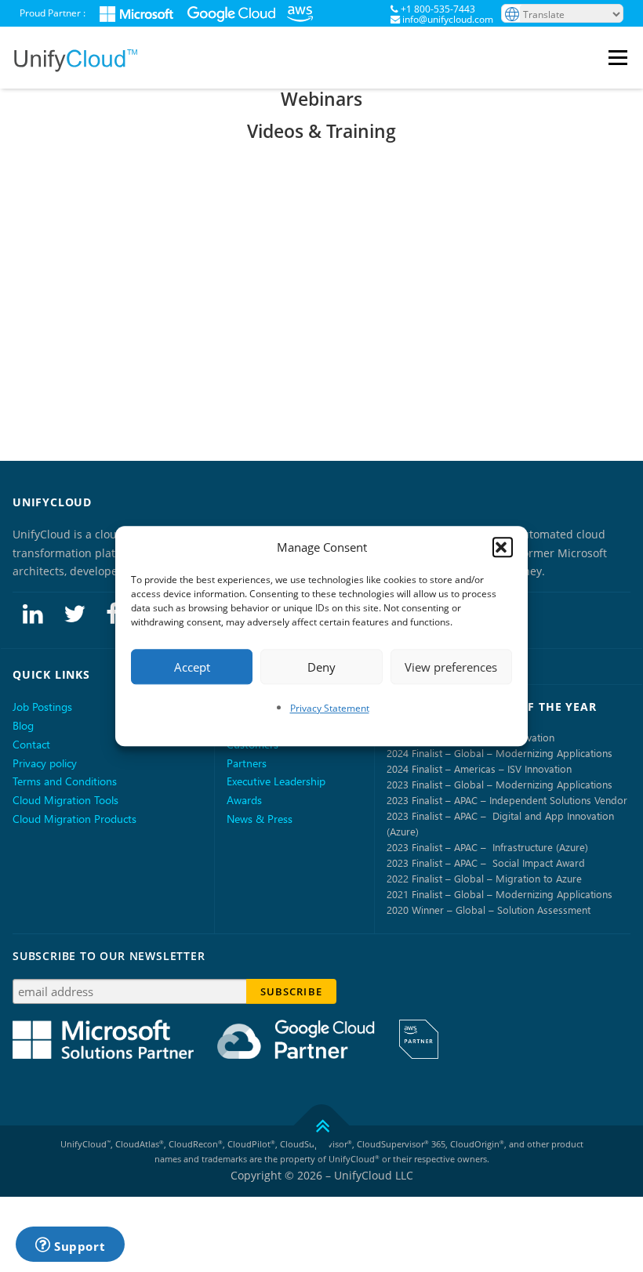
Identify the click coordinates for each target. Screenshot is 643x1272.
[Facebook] (112, 612)
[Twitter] (74, 612)
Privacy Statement (329, 708)
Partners (247, 763)
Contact (31, 744)
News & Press (259, 818)
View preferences (451, 667)
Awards (244, 799)
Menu (619, 57)
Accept (192, 667)
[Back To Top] (322, 1126)
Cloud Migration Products (74, 818)
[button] (502, 547)
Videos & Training (321, 131)
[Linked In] (33, 612)
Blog (23, 725)
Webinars (321, 99)
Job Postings (42, 706)
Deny (321, 667)
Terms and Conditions (65, 781)
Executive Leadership (276, 781)
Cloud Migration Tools (65, 799)
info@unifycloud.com (447, 19)
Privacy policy (45, 763)
